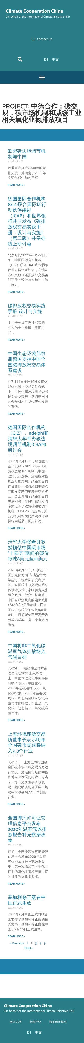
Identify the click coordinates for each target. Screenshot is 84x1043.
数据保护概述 (58, 1022)
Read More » (16, 185)
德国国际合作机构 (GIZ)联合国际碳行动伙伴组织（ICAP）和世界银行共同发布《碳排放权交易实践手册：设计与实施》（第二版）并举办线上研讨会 (27, 221)
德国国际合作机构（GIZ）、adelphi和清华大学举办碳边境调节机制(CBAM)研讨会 (28, 439)
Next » (28, 948)
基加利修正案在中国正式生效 (27, 900)
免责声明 (35, 1022)
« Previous (17, 943)
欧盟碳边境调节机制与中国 (27, 154)
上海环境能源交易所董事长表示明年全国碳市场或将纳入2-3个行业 (27, 743)
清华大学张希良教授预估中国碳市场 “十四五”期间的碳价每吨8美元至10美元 (28, 550)
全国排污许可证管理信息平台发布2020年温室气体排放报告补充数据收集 (27, 829)
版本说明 (16, 1022)
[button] (20, 59)
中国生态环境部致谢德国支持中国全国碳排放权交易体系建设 (27, 362)
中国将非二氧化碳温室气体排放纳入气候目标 (27, 651)
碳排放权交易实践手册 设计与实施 (27, 309)
